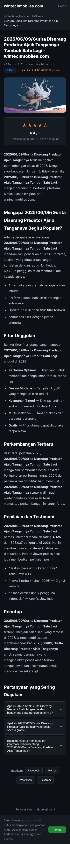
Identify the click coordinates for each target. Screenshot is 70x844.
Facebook (34, 770)
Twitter (52, 770)
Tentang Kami (24, 809)
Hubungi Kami (46, 809)
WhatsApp (25, 779)
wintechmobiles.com (23, 6)
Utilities (36, 16)
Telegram (45, 779)
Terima (57, 829)
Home (62, 6)
